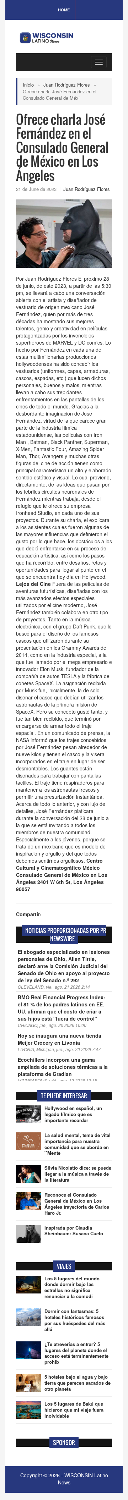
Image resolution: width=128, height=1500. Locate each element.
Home (64, 9)
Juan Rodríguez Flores (66, 84)
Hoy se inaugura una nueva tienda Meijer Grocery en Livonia (59, 1039)
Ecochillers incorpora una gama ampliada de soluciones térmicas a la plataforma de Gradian (63, 1066)
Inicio (28, 84)
